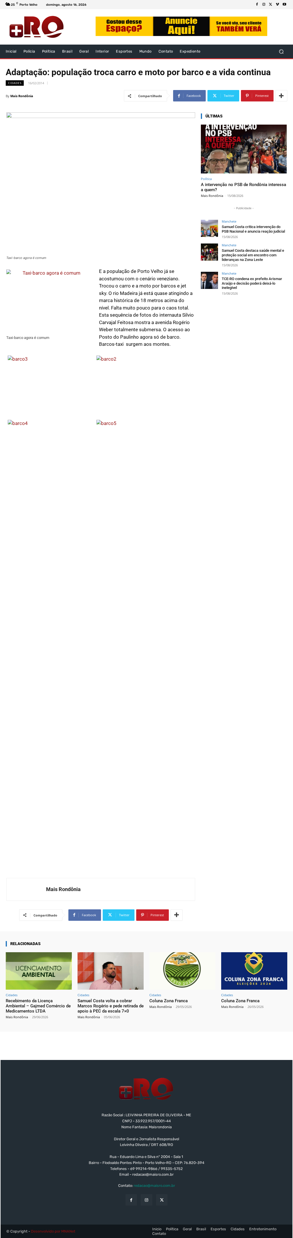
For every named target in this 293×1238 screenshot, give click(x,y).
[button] (281, 51)
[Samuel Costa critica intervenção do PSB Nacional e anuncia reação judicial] (209, 228)
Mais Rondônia (21, 96)
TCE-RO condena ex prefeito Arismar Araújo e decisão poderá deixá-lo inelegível (252, 283)
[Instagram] (263, 4)
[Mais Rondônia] (26, 889)
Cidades (14, 83)
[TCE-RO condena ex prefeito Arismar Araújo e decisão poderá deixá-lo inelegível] (209, 280)
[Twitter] (270, 4)
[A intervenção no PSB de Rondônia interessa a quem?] (244, 149)
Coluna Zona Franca (168, 1000)
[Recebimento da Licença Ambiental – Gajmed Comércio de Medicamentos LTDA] (39, 971)
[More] (281, 95)
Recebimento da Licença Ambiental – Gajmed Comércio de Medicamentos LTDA (38, 1006)
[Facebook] (257, 4)
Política (206, 178)
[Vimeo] (277, 4)
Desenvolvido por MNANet (53, 1231)
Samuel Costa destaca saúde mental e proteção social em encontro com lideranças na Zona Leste (253, 254)
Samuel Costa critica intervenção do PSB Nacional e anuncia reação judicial (253, 229)
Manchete (229, 221)
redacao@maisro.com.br (154, 1185)
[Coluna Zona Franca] (182, 971)
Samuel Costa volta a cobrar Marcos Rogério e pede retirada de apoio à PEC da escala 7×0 (111, 1006)
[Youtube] (284, 4)
